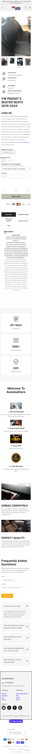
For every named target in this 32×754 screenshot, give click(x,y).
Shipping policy (21, 749)
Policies (18, 697)
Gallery (18, 699)
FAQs (27, 134)
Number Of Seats (7, 149)
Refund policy (17, 746)
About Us (4, 693)
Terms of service (12, 749)
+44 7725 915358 (23, 142)
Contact (4, 699)
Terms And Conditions (22, 693)
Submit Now (7, 596)
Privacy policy (25, 746)
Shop (3, 697)
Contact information (17, 751)
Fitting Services (5, 157)
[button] (2, 8)
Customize (4, 695)
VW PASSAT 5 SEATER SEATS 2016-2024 (12, 102)
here (12, 140)
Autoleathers (10, 746)
